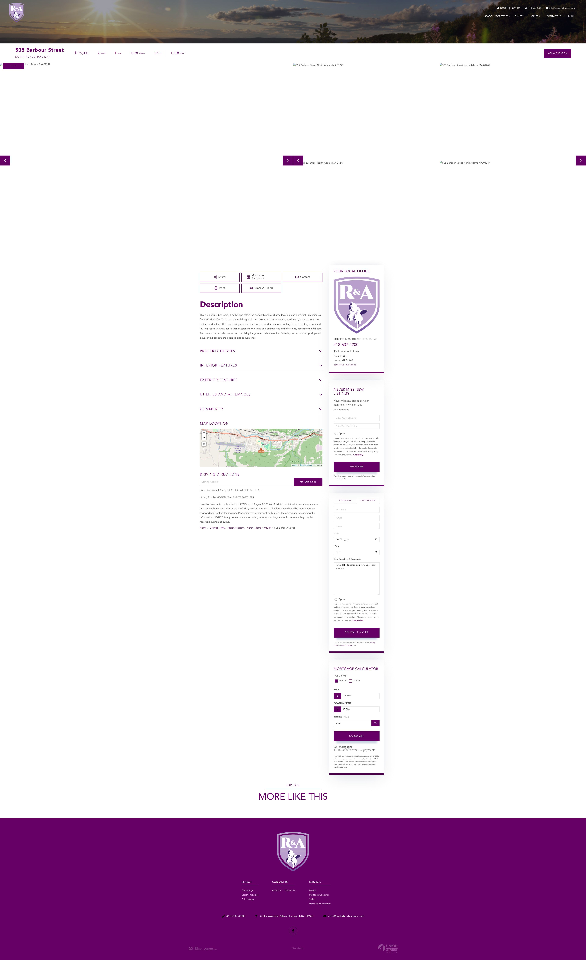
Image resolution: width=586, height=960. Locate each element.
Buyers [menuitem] (519, 16)
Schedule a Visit (368, 500)
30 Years (342, 681)
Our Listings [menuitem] (247, 891)
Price (337, 690)
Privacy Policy (357, 455)
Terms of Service (346, 645)
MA (223, 528)
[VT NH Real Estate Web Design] (388, 948)
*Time (336, 546)
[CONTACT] (557, 53)
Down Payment (342, 703)
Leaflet (294, 465)
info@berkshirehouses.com (562, 8)
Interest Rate (341, 717)
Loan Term (340, 676)
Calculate (356, 736)
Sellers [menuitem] (535, 16)
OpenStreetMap (306, 465)
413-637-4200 (535, 8)
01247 (267, 528)
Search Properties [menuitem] (496, 16)
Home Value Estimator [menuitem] (320, 904)
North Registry (236, 528)
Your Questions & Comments (347, 559)
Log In (503, 8)
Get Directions (308, 482)
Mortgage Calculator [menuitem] (319, 895)
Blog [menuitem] (571, 16)
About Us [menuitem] (276, 891)
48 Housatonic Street (286, 916)
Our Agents (351, 365)
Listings (214, 528)
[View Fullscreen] (204, 444)
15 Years (356, 681)
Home (203, 528)
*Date (336, 534)
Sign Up (516, 8)
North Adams (254, 528)
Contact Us (339, 365)
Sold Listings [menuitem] (248, 899)
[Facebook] (293, 931)
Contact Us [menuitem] (553, 16)
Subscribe (357, 467)
